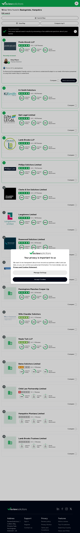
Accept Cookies (40, 279)
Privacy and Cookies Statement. (25, 267)
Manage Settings (40, 273)
